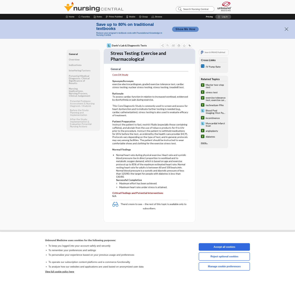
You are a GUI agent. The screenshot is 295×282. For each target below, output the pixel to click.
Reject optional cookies (224, 256)
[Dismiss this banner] (286, 29)
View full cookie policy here (59, 271)
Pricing (209, 17)
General (73, 54)
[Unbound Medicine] (224, 6)
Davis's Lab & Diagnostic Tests (129, 45)
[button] (157, 17)
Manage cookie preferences (224, 266)
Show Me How (185, 29)
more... (204, 143)
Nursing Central (106, 7)
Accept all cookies (224, 246)
